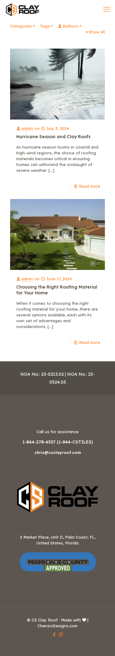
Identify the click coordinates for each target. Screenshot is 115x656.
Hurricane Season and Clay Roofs (53, 136)
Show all (97, 31)
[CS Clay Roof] (22, 9)
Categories (21, 26)
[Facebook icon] (54, 634)
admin (27, 128)
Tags (45, 26)
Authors (70, 26)
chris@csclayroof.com (57, 452)
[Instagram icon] (61, 634)
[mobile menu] (107, 9)
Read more (89, 186)
